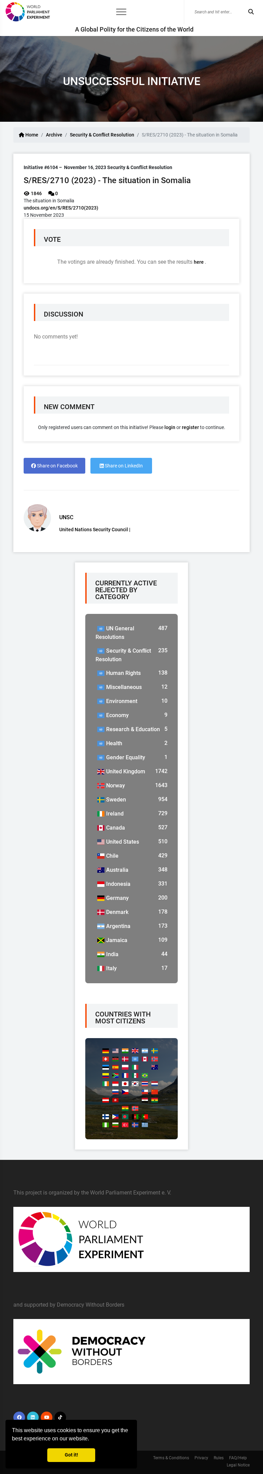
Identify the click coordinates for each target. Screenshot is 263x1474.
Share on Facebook (57, 465)
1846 (36, 193)
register (190, 427)
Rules (219, 1457)
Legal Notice (238, 1465)
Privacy (201, 1457)
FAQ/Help (238, 1457)
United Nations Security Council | (94, 529)
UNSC (66, 517)
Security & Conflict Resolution (102, 135)
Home (31, 135)
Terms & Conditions (171, 1457)
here (199, 262)
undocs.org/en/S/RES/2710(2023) (61, 208)
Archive (54, 135)
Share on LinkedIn (123, 465)
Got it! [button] (71, 1455)
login (169, 427)
